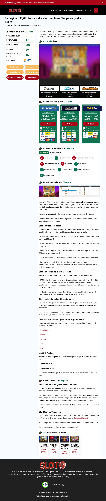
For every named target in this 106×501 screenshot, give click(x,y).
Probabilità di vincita (43, 496)
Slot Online (69, 10)
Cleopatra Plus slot (81, 418)
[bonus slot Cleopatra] (70, 191)
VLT (91, 10)
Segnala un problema (15, 77)
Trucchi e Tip (81, 10)
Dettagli (50, 96)
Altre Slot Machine (32, 72)
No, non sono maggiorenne (58, 77)
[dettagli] (49, 108)
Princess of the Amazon (65, 447)
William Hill (44, 335)
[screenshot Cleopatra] (49, 191)
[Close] (102, 2)
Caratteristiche (15, 67)
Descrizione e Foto (32, 67)
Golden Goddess (75, 446)
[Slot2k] (15, 10)
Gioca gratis (32, 77)
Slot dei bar (56, 10)
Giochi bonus (15, 72)
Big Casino (44, 339)
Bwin (42, 344)
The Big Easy (54, 446)
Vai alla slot (43, 439)
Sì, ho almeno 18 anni (82, 77)
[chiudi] (96, 10)
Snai (41, 348)
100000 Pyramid (44, 446)
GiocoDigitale (45, 330)
